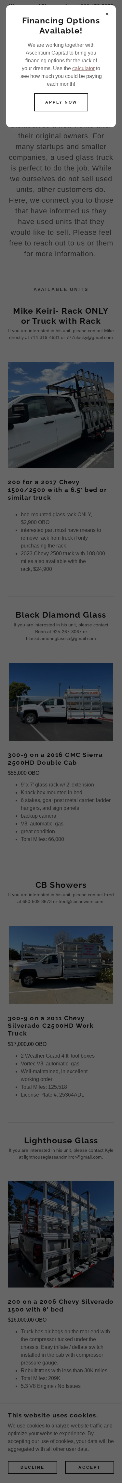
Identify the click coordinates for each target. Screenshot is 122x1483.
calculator (83, 68)
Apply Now (61, 102)
